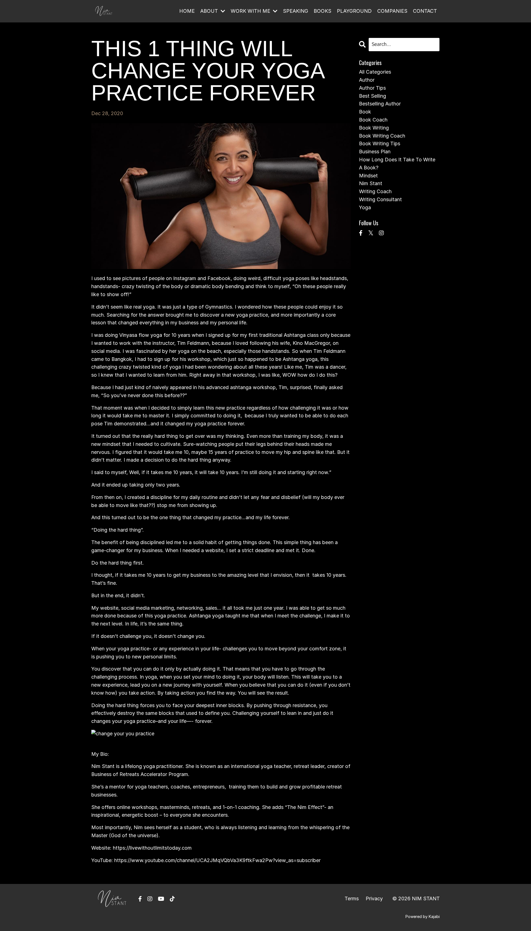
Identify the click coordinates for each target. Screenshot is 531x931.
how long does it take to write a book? (397, 163)
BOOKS (322, 11)
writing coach (375, 191)
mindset (368, 176)
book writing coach (382, 136)
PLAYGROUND (354, 11)
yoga (365, 207)
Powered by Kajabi (422, 916)
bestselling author (380, 104)
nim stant (370, 183)
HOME (187, 11)
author (366, 80)
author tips (372, 88)
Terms (352, 898)
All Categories (375, 72)
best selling (372, 96)
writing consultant (380, 199)
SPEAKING (295, 11)
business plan (375, 151)
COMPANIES (392, 11)
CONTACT (425, 11)
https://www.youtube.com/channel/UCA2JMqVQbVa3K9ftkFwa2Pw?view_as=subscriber (217, 860)
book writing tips (379, 143)
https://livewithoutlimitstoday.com (152, 848)
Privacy (374, 898)
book (365, 112)
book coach (373, 120)
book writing (374, 128)
